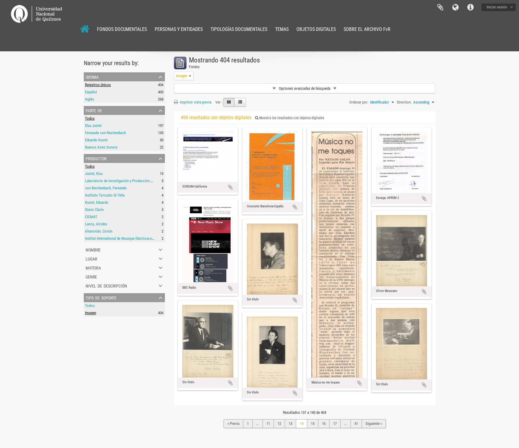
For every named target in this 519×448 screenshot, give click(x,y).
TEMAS (282, 29)
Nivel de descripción (106, 285)
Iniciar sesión (497, 7)
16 (324, 423)
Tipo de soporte (101, 297)
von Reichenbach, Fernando (106, 188)
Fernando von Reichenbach (105, 133)
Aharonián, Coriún (98, 231)
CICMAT (91, 217)
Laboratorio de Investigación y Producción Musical (123, 181)
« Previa (233, 423)
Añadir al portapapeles (230, 187)
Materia (93, 267)
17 (335, 423)
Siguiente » (374, 423)
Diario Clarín (94, 209)
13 (290, 423)
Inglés (89, 99)
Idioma (455, 7)
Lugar (91, 258)
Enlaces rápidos (470, 7)
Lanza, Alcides (96, 224)
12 (279, 423)
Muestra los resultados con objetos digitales (291, 118)
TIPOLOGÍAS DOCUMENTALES (239, 29)
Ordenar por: (358, 102)
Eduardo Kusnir (96, 140)
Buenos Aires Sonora (101, 147)
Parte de (94, 110)
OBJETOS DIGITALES (316, 29)
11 (268, 423)
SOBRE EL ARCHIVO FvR (367, 29)
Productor (96, 158)
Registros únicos (98, 85)
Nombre (93, 249)
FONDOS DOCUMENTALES (122, 29)
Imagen (90, 313)
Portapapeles (440, 7)
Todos (90, 118)
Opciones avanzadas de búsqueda (304, 88)
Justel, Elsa (93, 173)
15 (312, 423)
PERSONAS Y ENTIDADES (179, 29)
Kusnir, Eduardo (96, 202)
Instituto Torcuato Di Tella (105, 195)
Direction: (404, 102)
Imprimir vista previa (195, 102)
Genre (91, 276)
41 (356, 423)
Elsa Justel (93, 125)
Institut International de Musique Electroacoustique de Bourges (133, 238)
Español (91, 92)
